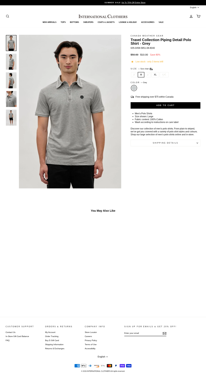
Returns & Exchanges (54, 349)
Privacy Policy (91, 340)
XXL (164, 74)
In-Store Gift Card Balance (17, 336)
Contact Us (10, 332)
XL (155, 74)
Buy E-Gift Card (52, 340)
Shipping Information (54, 344)
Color (139, 82)
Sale (161, 22)
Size (140, 69)
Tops (63, 22)
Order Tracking (51, 336)
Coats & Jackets (106, 22)
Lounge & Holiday (128, 22)
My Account (50, 332)
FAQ (8, 340)
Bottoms (74, 22)
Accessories (147, 22)
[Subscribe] (164, 333)
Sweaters (88, 22)
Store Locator (91, 332)
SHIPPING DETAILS (165, 143)
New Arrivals (49, 22)
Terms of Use (91, 344)
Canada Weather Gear (147, 36)
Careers (88, 336)
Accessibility (90, 349)
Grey (134, 88)
